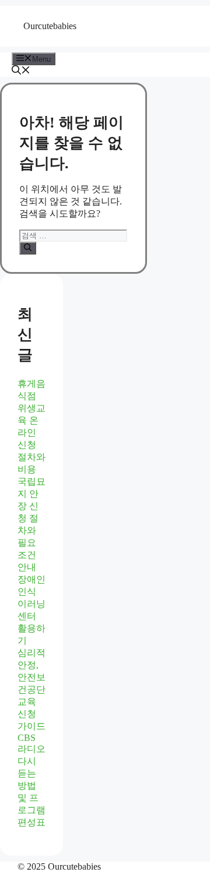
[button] (21, 71)
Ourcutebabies (49, 26)
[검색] (27, 248)
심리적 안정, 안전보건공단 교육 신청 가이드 (32, 689)
